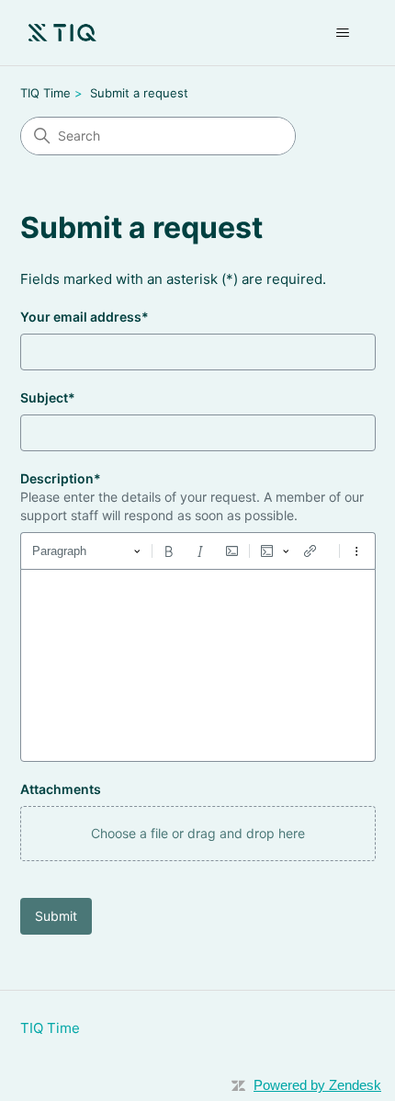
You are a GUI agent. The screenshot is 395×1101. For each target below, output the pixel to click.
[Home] (63, 33)
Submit (56, 916)
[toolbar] (198, 550)
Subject (47, 397)
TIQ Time (45, 92)
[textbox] (198, 665)
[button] (198, 833)
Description (60, 478)
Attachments (60, 789)
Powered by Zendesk (317, 1085)
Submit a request (139, 92)
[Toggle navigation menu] (343, 33)
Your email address (84, 316)
